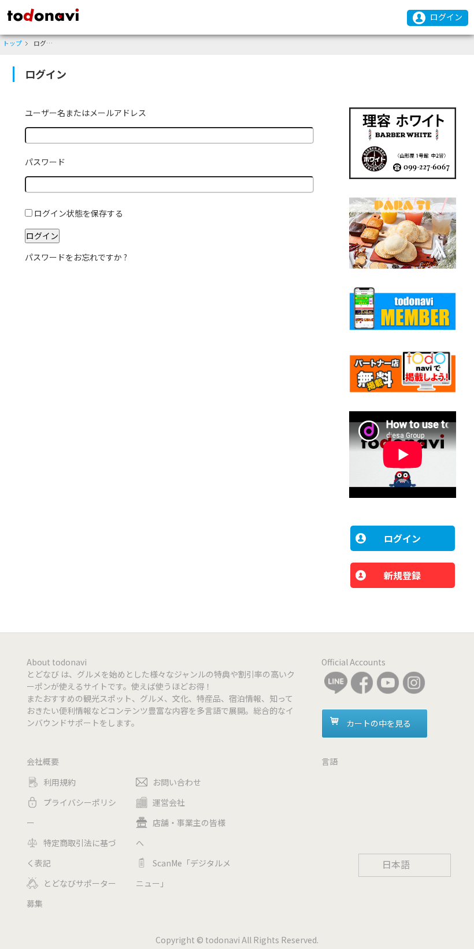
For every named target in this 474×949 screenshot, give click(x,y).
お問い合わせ (177, 782)
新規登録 (402, 575)
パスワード (45, 162)
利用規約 (59, 782)
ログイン (446, 17)
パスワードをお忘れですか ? (76, 257)
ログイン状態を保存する (78, 213)
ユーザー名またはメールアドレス (85, 112)
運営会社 (169, 802)
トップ (12, 43)
